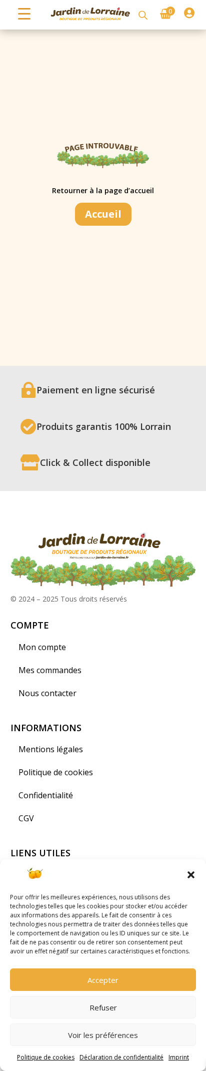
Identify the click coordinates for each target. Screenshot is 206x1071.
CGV (26, 818)
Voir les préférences (103, 1035)
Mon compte (42, 647)
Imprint (178, 1057)
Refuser (103, 1007)
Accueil (103, 214)
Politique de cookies (45, 1057)
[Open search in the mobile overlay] (143, 15)
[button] (191, 875)
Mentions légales (50, 749)
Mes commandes (50, 670)
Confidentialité (45, 795)
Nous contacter (47, 693)
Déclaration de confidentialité (122, 1057)
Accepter (103, 980)
